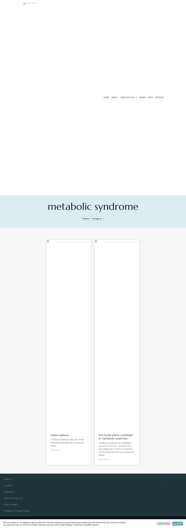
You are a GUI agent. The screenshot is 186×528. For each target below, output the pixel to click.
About (8, 479)
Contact (9, 492)
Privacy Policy (13, 498)
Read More (56, 450)
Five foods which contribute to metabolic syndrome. (116, 437)
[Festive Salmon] (69, 334)
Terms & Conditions (17, 511)
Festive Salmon (60, 435)
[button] (158, 480)
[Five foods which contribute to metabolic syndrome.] (117, 334)
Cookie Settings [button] (164, 524)
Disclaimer (11, 505)
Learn (8, 486)
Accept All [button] (177, 524)
